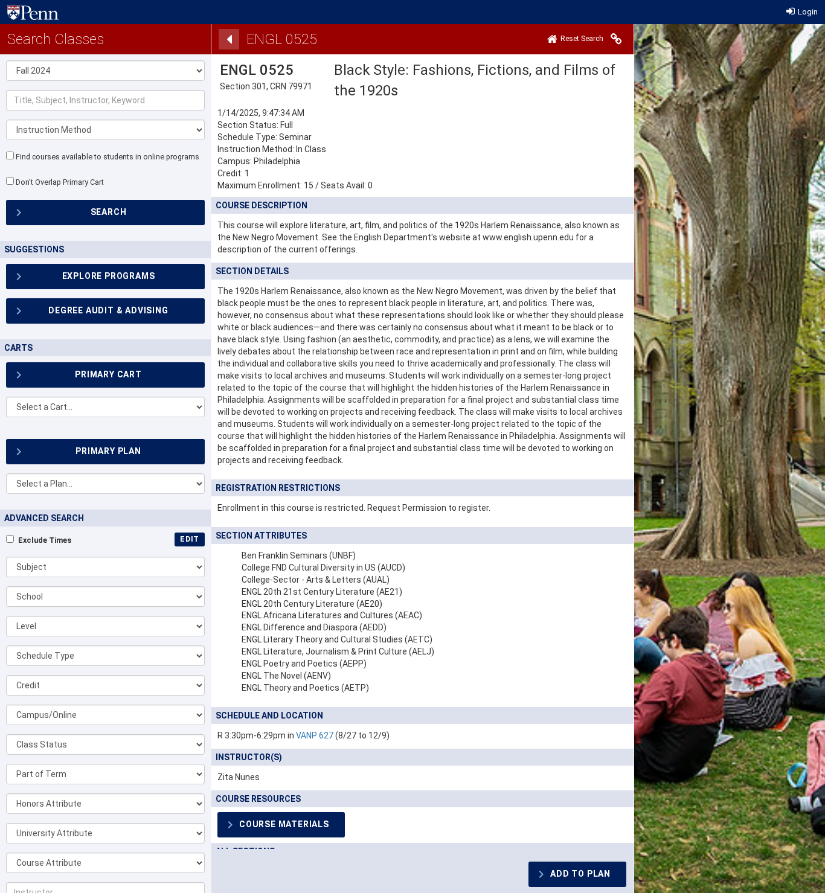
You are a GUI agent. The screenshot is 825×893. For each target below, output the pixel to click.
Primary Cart (108, 374)
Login (807, 11)
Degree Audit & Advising (108, 310)
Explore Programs (108, 276)
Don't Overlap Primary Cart (60, 182)
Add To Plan (580, 874)
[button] (105, 567)
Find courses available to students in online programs (107, 156)
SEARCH (109, 212)
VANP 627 (314, 735)
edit (189, 538)
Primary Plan (108, 451)
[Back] (229, 39)
